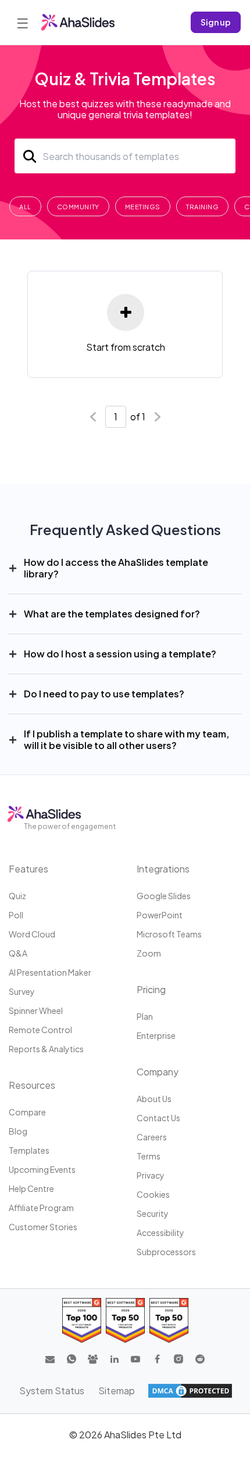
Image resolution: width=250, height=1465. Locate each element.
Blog (18, 1131)
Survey (22, 991)
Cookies (153, 1194)
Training (202, 206)
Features (28, 869)
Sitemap (116, 1390)
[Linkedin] (114, 1359)
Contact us (158, 1118)
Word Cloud (32, 934)
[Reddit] (200, 1359)
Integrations (163, 869)
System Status (51, 1390)
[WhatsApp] (71, 1359)
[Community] (93, 1359)
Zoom (149, 953)
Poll (16, 915)
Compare (27, 1112)
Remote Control (40, 1029)
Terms (148, 1156)
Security (153, 1213)
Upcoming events (42, 1169)
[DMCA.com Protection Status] (190, 1390)
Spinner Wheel (36, 1010)
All (25, 206)
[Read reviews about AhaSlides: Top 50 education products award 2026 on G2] (125, 1320)
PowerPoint (160, 915)
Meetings (142, 206)
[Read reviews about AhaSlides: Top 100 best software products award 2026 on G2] (81, 1320)
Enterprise (156, 1035)
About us (154, 1098)
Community (78, 206)
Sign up (216, 22)
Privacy (151, 1175)
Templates (29, 1150)
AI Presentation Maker (50, 972)
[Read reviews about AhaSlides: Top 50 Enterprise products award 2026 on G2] (168, 1320)
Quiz (17, 895)
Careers (152, 1137)
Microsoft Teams (169, 934)
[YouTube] (135, 1359)
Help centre (31, 1188)
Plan (145, 1016)
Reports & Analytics (46, 1049)
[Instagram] (178, 1359)
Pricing (151, 989)
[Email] (50, 1359)
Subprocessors (166, 1251)
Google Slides (164, 895)
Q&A (18, 953)
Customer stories (43, 1227)
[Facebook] (157, 1359)
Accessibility (160, 1232)
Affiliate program (41, 1207)
